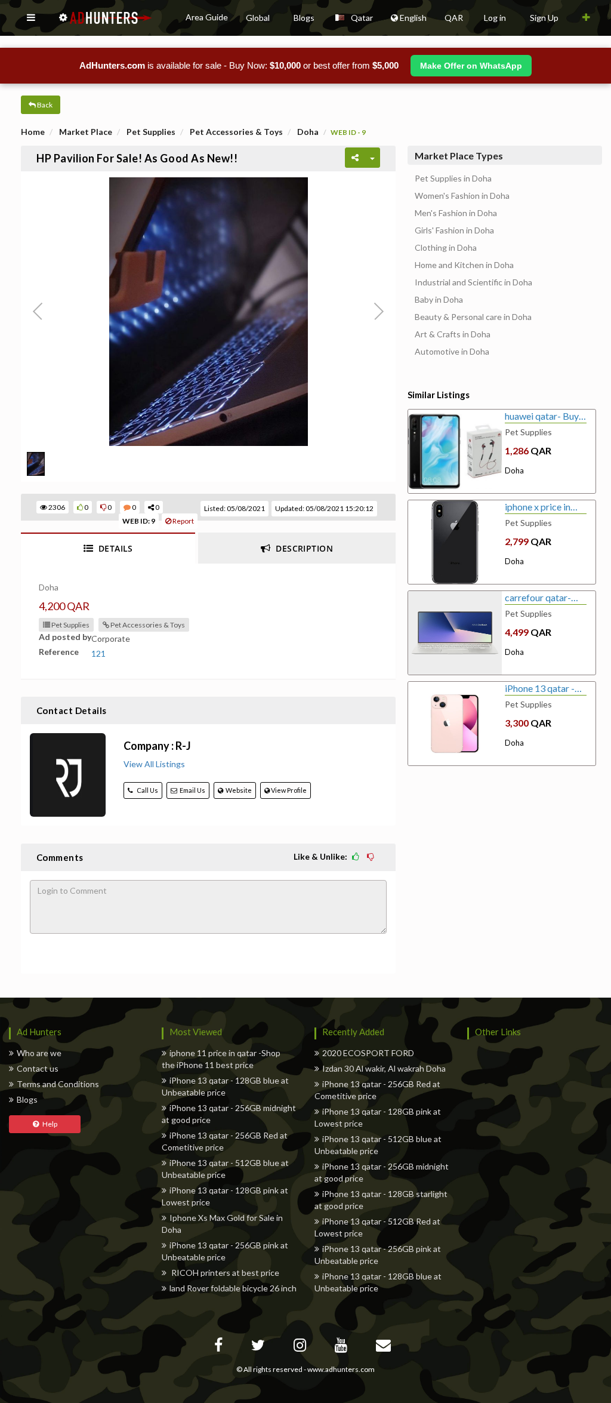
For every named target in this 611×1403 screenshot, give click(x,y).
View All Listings (154, 764)
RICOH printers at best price (224, 1272)
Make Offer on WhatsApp (471, 65)
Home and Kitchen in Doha (464, 265)
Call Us (145, 790)
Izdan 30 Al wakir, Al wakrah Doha (384, 1068)
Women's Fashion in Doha (462, 196)
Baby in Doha (439, 300)
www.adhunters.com (341, 1369)
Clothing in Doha (446, 248)
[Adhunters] (385, 1347)
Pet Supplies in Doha (453, 178)
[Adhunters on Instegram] (301, 1347)
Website (237, 790)
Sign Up (544, 18)
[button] (31, 18)
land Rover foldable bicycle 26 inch (233, 1288)
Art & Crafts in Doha (452, 334)
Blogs (27, 1099)
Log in (495, 18)
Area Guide (207, 17)
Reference (59, 652)
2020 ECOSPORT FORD (368, 1053)
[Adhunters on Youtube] (342, 1347)
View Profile (288, 790)
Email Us (191, 790)
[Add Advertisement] (586, 18)
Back (44, 104)
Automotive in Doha (452, 351)
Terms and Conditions (58, 1084)
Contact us (37, 1068)
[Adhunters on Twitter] (259, 1347)
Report (182, 520)
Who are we (39, 1053)
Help (48, 1123)
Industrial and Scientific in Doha (473, 282)
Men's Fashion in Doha (456, 213)
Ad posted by (65, 637)
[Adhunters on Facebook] (220, 1347)
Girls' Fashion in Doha (454, 230)
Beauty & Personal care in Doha (473, 317)
